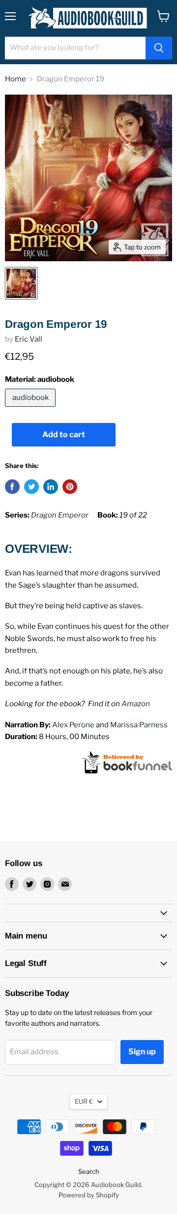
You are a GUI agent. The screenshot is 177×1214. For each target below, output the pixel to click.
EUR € (84, 1101)
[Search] (159, 48)
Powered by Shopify (89, 1195)
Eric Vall (28, 339)
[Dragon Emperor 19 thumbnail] (21, 283)
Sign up (142, 1051)
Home (15, 79)
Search (88, 1171)
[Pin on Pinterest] (69, 486)
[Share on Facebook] (12, 486)
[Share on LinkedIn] (50, 486)
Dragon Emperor (59, 515)
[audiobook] (31, 409)
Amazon (135, 703)
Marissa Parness (139, 724)
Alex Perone (73, 724)
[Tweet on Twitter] (31, 486)
